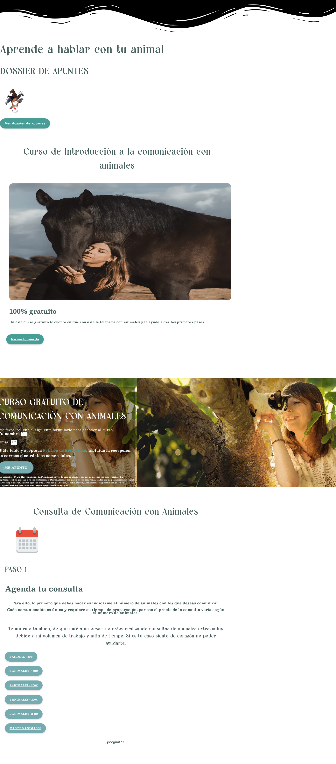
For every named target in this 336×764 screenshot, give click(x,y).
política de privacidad (81, 485)
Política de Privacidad (64, 450)
